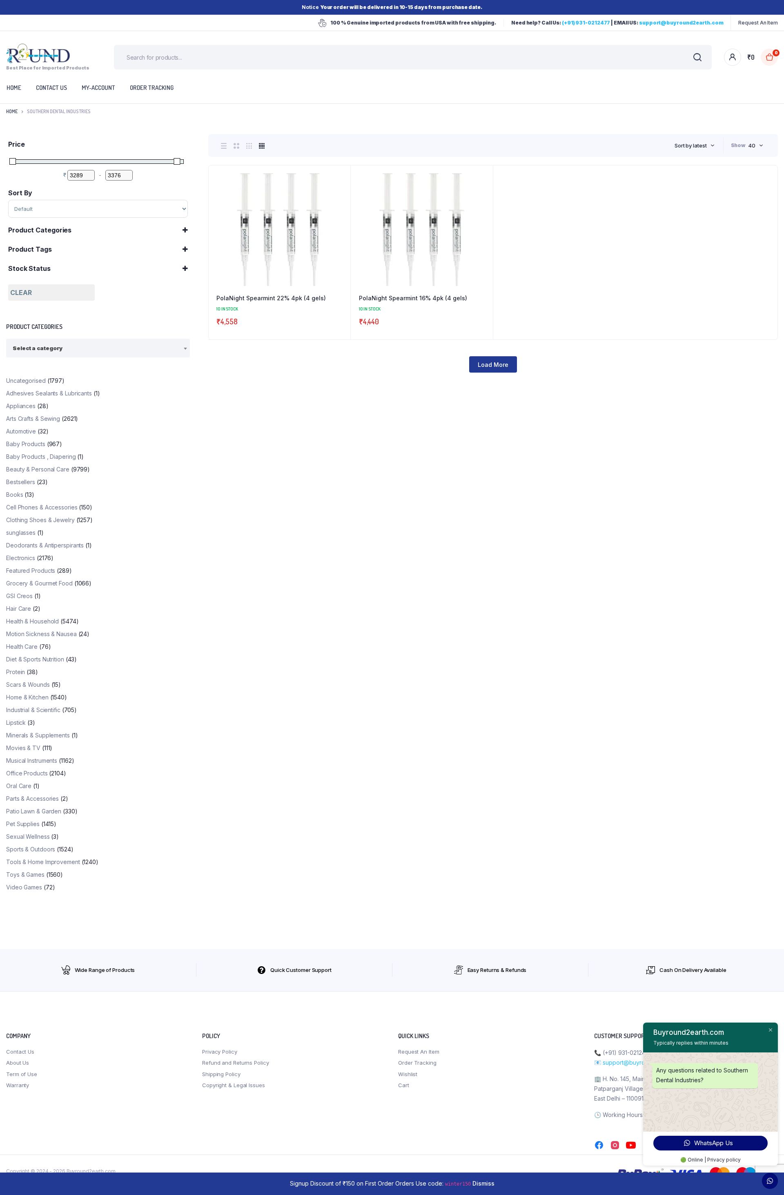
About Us (17, 1062)
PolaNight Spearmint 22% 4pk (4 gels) (271, 298)
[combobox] (694, 145)
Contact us (51, 88)
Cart (403, 1085)
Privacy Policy (219, 1051)
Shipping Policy (221, 1074)
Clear (21, 292)
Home (12, 111)
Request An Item (758, 23)
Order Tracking (152, 88)
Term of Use (21, 1074)
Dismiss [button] (483, 1183)
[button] (340, 197)
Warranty (17, 1085)
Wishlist (407, 1074)
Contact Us (20, 1051)
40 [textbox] (751, 145)
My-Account (98, 88)
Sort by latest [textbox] (691, 145)
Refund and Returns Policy (235, 1062)
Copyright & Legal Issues (233, 1085)
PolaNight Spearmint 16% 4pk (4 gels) (413, 298)
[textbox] (37, 348)
